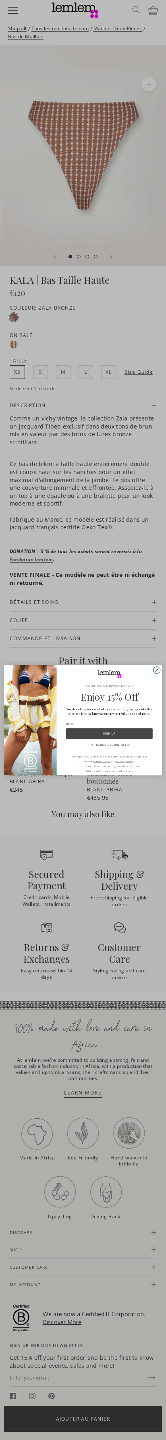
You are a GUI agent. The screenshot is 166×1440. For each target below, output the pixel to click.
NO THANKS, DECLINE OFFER (110, 745)
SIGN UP (109, 733)
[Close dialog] (156, 670)
